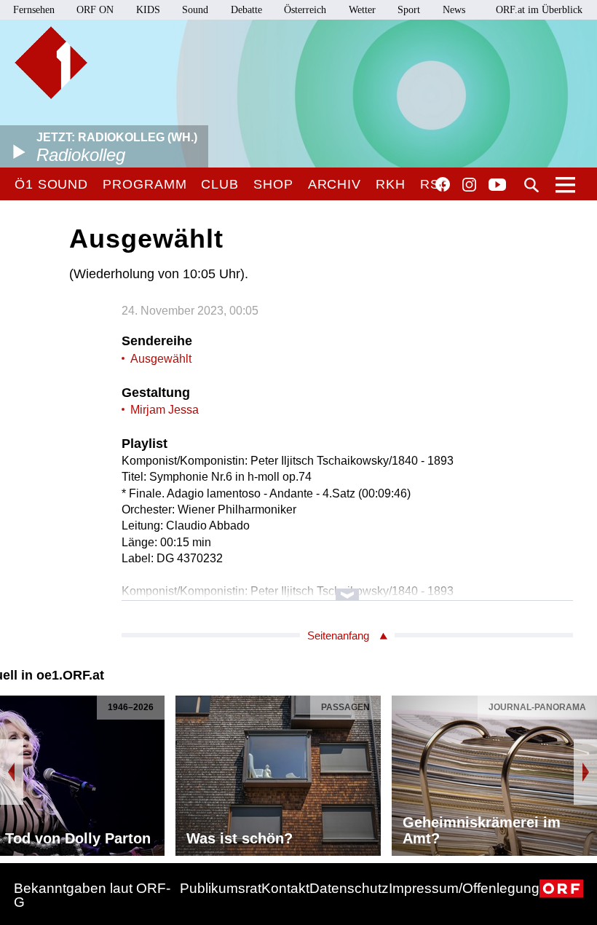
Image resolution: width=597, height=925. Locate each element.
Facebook (442, 184)
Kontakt (285, 888)
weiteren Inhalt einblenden (347, 587)
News (454, 9)
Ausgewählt (160, 359)
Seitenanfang (338, 635)
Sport (409, 9)
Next (585, 772)
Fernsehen (34, 9)
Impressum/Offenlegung (464, 888)
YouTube (497, 185)
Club (220, 184)
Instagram (469, 185)
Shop (273, 184)
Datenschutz (349, 888)
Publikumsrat (220, 888)
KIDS (148, 9)
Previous (11, 772)
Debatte (246, 9)
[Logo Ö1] (51, 62)
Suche (531, 185)
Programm (144, 184)
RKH (391, 184)
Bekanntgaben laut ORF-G (92, 895)
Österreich (305, 9)
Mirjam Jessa (164, 410)
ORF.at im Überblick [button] (539, 9)
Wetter (362, 9)
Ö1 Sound (51, 184)
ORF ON (95, 9)
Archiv (334, 184)
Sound (195, 9)
